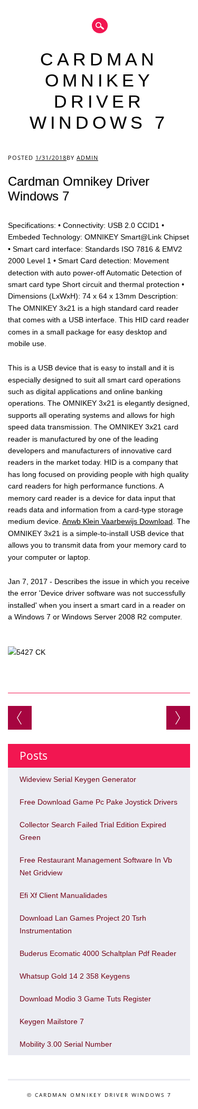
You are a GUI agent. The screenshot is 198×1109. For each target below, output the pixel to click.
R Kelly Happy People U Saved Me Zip (20, 718)
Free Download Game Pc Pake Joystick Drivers (98, 802)
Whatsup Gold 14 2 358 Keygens (75, 976)
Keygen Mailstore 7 (52, 1021)
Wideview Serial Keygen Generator (78, 779)
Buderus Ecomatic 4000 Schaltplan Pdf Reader (98, 953)
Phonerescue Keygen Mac (178, 718)
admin (87, 157)
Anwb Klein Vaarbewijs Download (117, 521)
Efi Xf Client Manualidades (63, 895)
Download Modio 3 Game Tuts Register (85, 999)
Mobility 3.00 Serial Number (66, 1044)
